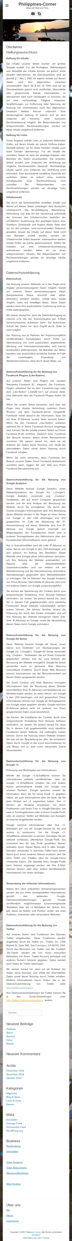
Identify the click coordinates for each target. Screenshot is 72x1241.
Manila (10, 1043)
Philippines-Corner (37, 4)
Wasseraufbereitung (17, 1173)
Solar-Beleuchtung (16, 1167)
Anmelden (11, 1119)
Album (9, 1215)
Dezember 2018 (15, 1070)
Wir (8, 1210)
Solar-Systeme (14, 1162)
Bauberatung (13, 1146)
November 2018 (15, 1074)
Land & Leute (13, 1100)
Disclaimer (36, 1235)
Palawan (11, 1029)
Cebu (9, 1040)
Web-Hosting (13, 1184)
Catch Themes (43, 1238)
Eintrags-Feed (14, 1123)
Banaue (10, 1036)
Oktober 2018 (13, 1078)
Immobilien (12, 1151)
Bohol (9, 1032)
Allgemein (11, 1093)
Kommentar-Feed (16, 1127)
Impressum (12, 1221)
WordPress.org (14, 1130)
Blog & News (13, 1097)
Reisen (10, 1104)
